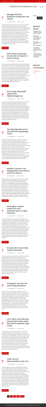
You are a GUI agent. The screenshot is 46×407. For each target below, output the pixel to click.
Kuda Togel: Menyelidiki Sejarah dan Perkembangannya (16, 93)
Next (22, 396)
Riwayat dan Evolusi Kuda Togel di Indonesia (17, 249)
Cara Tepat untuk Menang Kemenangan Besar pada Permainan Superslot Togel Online (18, 322)
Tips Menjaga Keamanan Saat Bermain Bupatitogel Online (17, 131)
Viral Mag (31, 405)
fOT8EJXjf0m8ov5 (11, 21)
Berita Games (21, 21)
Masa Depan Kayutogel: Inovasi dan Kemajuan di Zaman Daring (17, 55)
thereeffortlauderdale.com (23, 6)
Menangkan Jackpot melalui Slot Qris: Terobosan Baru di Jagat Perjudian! (17, 209)
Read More (5, 48)
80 (18, 396)
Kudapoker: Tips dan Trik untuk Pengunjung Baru (17, 284)
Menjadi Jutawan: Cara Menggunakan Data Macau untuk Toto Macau (18, 170)
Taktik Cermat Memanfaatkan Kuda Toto (17, 360)
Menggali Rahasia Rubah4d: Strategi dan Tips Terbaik (18, 16)
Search (35, 15)
